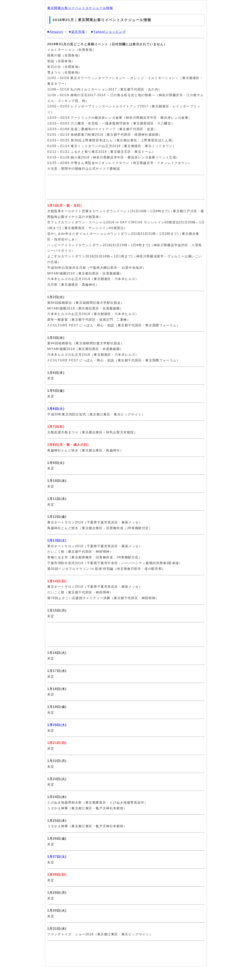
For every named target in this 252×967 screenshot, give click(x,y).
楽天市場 (78, 31)
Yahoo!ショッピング (109, 31)
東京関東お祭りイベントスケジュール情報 (80, 8)
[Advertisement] (126, 187)
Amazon (56, 31)
